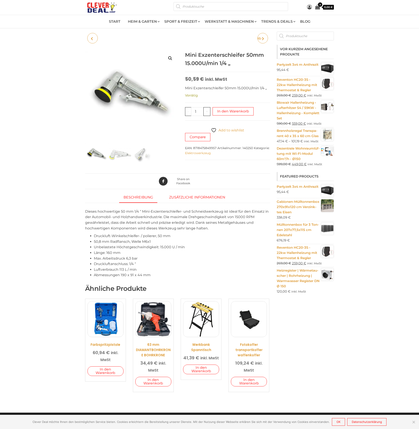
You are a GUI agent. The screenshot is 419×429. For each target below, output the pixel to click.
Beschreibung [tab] (138, 197)
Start (114, 21)
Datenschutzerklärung (367, 422)
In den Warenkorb (233, 111)
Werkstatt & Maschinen (229, 21)
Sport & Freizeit (180, 21)
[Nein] (413, 422)
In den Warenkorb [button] (105, 371)
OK (338, 422)
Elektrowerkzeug (198, 153)
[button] (170, 58)
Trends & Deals (277, 21)
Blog (305, 21)
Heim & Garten (142, 21)
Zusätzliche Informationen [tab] (197, 197)
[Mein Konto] (309, 7)
